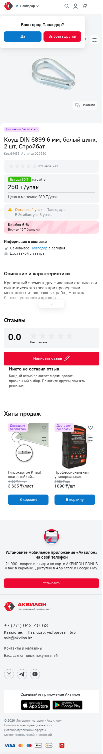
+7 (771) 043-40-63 (26, 625)
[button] (94, 39)
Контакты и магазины (23, 648)
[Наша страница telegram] (22, 674)
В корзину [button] (28, 499)
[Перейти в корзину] (84, 6)
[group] (23, 166)
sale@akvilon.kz (18, 638)
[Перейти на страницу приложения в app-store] (35, 705)
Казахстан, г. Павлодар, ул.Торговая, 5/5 (40, 632)
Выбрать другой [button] (62, 36)
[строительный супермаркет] (8, 6)
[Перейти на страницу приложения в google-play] (67, 705)
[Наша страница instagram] (9, 674)
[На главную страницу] (28, 607)
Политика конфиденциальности (28, 725)
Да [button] (22, 36)
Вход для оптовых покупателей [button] (31, 656)
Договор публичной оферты (25, 730)
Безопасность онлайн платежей (28, 735)
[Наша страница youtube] (35, 674)
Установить (51, 583)
